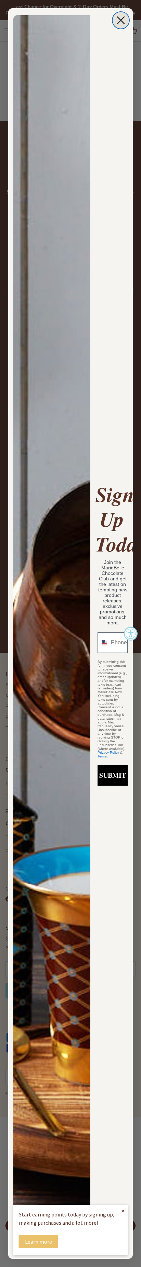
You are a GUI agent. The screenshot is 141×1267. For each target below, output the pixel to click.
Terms (102, 756)
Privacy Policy (108, 752)
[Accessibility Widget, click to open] (131, 634)
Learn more (38, 1241)
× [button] (123, 1210)
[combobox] (102, 643)
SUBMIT (112, 775)
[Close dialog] (120, 20)
